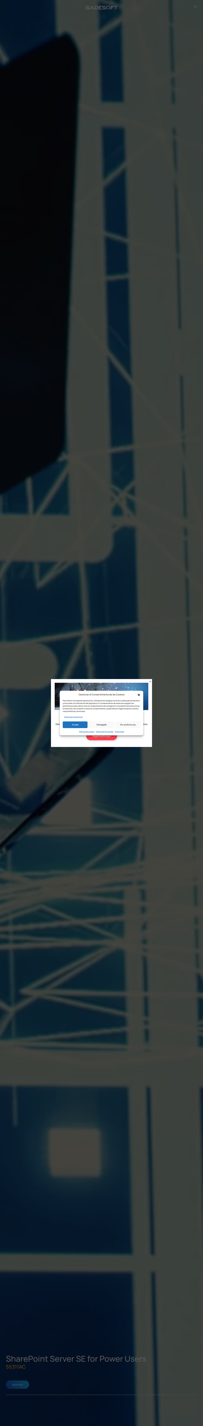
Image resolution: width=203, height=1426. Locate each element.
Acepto (75, 724)
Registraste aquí (101, 736)
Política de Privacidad (104, 731)
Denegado (102, 724)
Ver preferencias (128, 724)
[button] (138, 694)
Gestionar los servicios (73, 717)
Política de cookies (86, 731)
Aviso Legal (119, 731)
